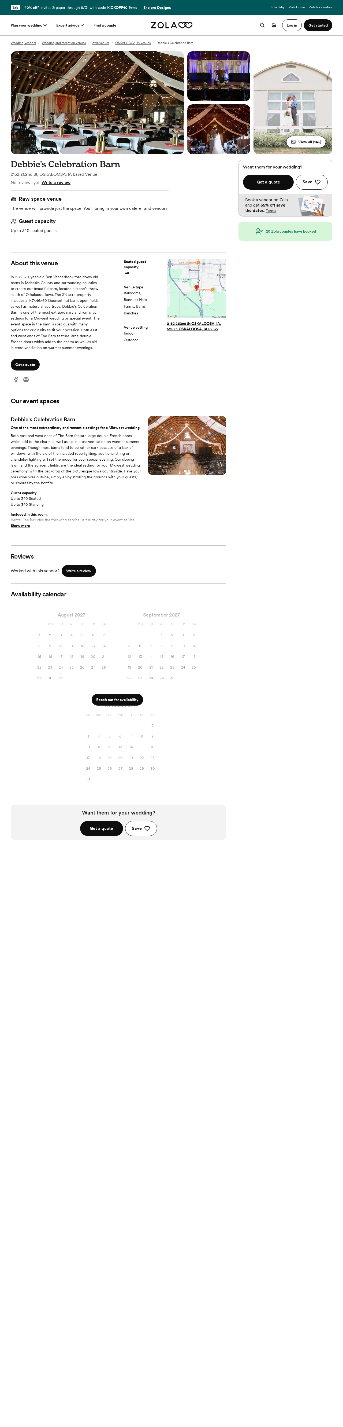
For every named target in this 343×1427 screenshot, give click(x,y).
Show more (20, 525)
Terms (133, 7)
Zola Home (297, 7)
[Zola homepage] (172, 25)
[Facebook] (16, 380)
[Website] (26, 380)
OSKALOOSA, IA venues (133, 43)
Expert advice (68, 25)
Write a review (56, 182)
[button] (306, 142)
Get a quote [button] (25, 364)
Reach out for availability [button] (117, 700)
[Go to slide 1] (185, 471)
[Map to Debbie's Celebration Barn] (196, 289)
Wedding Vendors (23, 43)
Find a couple (105, 25)
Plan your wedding (26, 25)
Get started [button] (318, 25)
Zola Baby (277, 7)
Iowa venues (100, 43)
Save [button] (137, 828)
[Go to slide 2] (189, 471)
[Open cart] (274, 25)
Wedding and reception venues (64, 43)
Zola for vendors (320, 7)
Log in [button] (292, 25)
